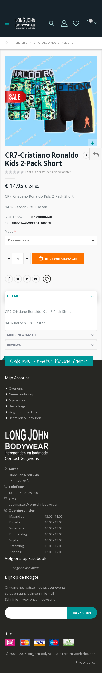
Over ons (16, 388)
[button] (92, 143)
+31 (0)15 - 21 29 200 (23, 492)
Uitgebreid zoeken (23, 412)
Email (36, 279)
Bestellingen (18, 406)
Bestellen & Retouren (25, 418)
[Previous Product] (86, 155)
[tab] (51, 296)
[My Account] (64, 23)
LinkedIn (27, 279)
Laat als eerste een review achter (48, 172)
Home (6, 43)
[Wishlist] (76, 23)
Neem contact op (21, 394)
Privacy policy (85, 662)
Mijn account (18, 400)
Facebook (9, 279)
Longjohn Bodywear (25, 568)
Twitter (18, 279)
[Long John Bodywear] (25, 23)
